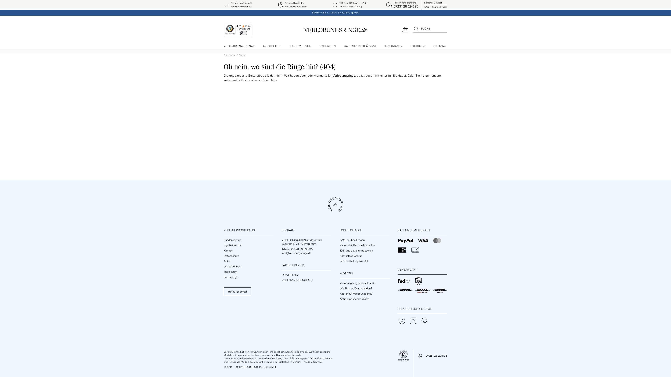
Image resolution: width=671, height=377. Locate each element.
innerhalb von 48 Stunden (248, 351)
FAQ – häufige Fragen (435, 7)
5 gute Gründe (232, 245)
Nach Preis (273, 45)
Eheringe (418, 45)
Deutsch (433, 2)
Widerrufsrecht (232, 266)
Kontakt (228, 250)
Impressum (230, 271)
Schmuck (393, 45)
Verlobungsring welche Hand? (358, 283)
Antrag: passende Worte (354, 298)
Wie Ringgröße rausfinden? (356, 288)
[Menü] (250, 25)
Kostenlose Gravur (351, 255)
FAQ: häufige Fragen (352, 239)
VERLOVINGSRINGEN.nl (297, 280)
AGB (227, 261)
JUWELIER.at (290, 274)
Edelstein (327, 45)
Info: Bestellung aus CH (354, 261)
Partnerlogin (231, 277)
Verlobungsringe (239, 45)
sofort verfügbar (360, 45)
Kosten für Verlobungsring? (356, 293)
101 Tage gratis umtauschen (356, 250)
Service (440, 45)
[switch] (243, 33)
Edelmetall (300, 45)
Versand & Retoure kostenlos (357, 245)
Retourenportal (237, 291)
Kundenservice (232, 239)
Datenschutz (231, 255)
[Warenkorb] (405, 29)
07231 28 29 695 (436, 355)
